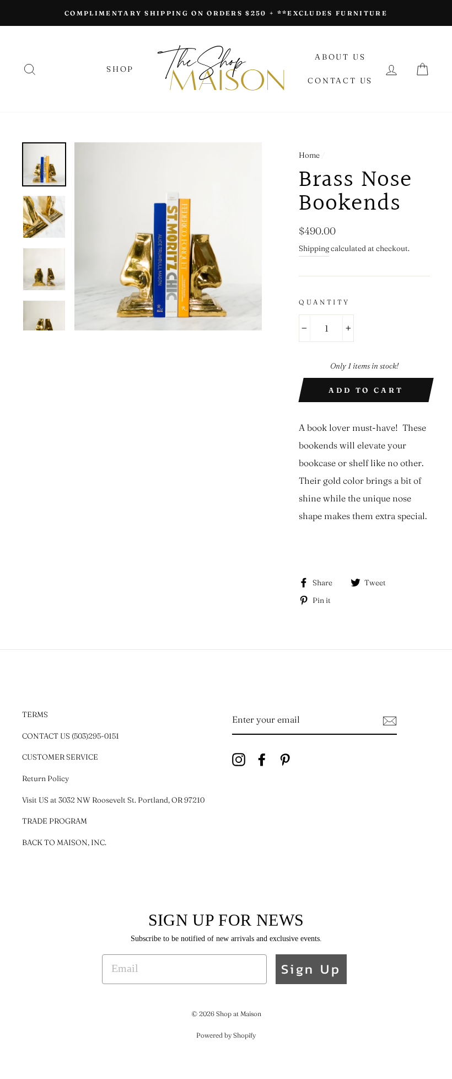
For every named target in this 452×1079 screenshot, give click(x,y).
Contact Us (340, 81)
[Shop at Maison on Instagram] (238, 758)
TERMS (35, 714)
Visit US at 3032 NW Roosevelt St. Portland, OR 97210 (113, 799)
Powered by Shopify (226, 1035)
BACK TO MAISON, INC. (64, 842)
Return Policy (45, 778)
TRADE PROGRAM (54, 820)
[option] (226, 13)
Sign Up (311, 969)
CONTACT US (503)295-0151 (70, 735)
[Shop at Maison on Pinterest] (285, 758)
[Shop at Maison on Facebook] (261, 758)
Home (309, 155)
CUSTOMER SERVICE (60, 756)
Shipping (314, 248)
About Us (340, 57)
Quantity (324, 302)
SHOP (120, 69)
